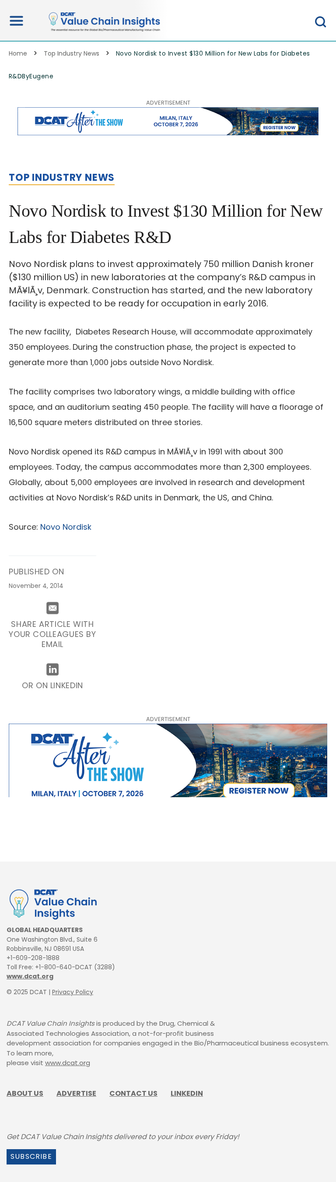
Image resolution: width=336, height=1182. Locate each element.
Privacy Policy (72, 992)
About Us (25, 1093)
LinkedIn (187, 1093)
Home (18, 53)
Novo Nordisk (65, 526)
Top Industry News (71, 53)
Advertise (76, 1093)
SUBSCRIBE (31, 1156)
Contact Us (133, 1093)
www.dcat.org (30, 976)
